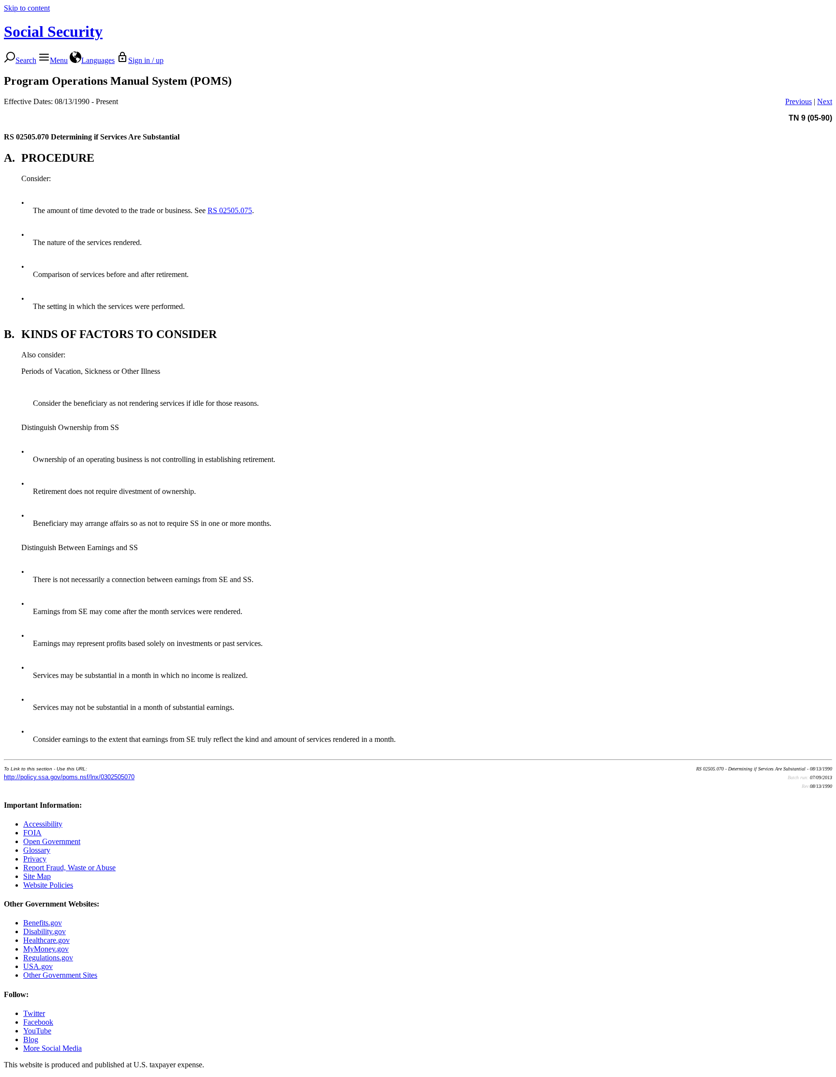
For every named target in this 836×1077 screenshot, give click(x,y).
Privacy (34, 859)
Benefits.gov (42, 923)
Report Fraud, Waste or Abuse (69, 867)
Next (824, 101)
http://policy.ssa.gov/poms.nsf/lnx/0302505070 (69, 777)
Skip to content (27, 8)
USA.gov (38, 966)
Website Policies (48, 885)
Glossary (36, 850)
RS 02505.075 (230, 210)
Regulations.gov (48, 958)
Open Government (51, 841)
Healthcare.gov (46, 940)
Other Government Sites (60, 975)
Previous (798, 101)
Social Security (53, 31)
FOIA (32, 833)
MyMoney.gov (46, 949)
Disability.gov (44, 931)
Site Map (37, 876)
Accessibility (42, 824)
